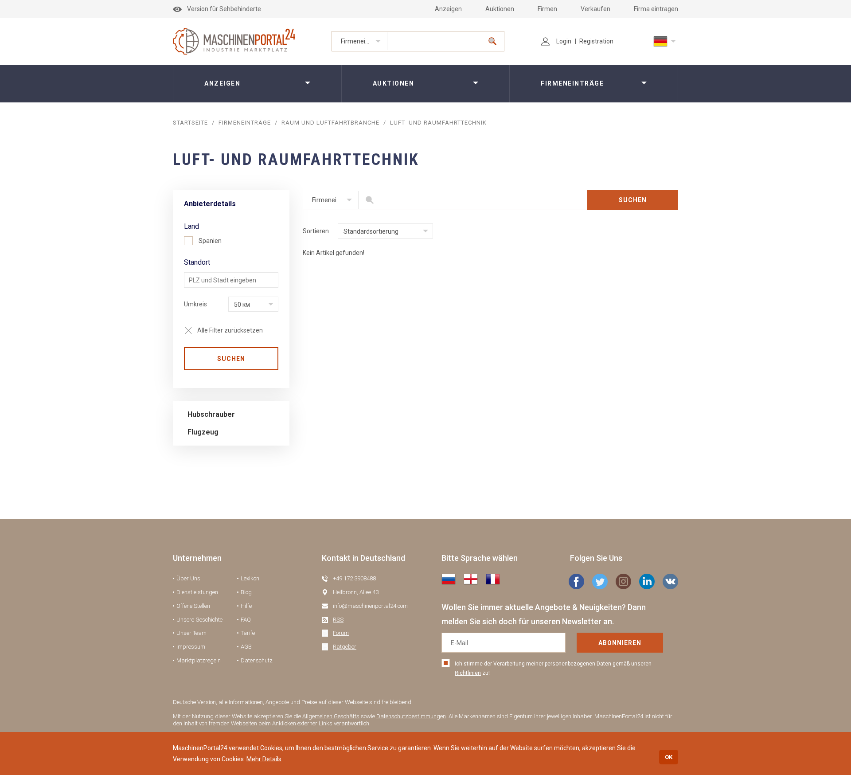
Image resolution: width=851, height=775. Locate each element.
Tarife (248, 633)
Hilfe (246, 606)
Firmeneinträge (362, 41)
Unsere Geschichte (199, 619)
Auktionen (499, 8)
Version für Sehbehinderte (224, 8)
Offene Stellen (193, 606)
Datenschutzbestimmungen (411, 716)
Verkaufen (595, 8)
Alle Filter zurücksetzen (230, 330)
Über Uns (188, 578)
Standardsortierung (371, 231)
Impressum (190, 646)
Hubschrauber (211, 414)
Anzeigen (448, 8)
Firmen (547, 8)
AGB (246, 646)
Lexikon (250, 578)
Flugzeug (203, 432)
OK (668, 757)
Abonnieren (619, 642)
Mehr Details (263, 759)
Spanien (210, 240)
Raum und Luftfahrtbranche (330, 122)
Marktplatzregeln (198, 660)
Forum (341, 633)
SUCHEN (231, 358)
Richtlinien (468, 673)
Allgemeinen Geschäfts (330, 716)
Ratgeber (344, 646)
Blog (246, 592)
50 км (242, 304)
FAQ (246, 619)
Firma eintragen (656, 8)
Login (563, 41)
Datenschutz (257, 660)
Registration (596, 41)
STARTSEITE (190, 122)
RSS (338, 619)
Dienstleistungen (197, 592)
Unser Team (191, 633)
